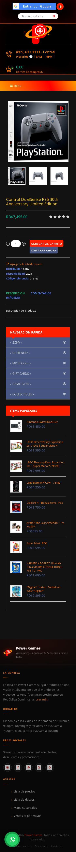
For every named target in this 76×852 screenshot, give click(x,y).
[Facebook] (18, 767)
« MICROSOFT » (20, 363)
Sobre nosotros (23, 846)
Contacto (56, 846)
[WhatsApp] (28, 767)
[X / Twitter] (39, 767)
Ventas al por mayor (27, 816)
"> (35, 6)
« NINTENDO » (20, 353)
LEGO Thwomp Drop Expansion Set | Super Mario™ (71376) (45, 464)
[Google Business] (49, 767)
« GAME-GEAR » (20, 384)
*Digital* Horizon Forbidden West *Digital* (43, 589)
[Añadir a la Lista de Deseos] (24, 264)
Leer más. (42, 699)
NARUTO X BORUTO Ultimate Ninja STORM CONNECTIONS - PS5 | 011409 (45, 566)
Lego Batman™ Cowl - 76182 (43, 482)
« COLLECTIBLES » (22, 394)
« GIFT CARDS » (20, 373)
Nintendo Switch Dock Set (42, 422)
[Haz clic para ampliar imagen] (38, 131)
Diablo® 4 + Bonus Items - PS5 (45, 502)
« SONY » (16, 342)
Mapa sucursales (25, 808)
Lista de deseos (24, 799)
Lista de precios (24, 791)
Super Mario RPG (37, 543)
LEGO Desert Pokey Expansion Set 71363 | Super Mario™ (45, 443)
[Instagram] (7, 767)
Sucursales (42, 846)
